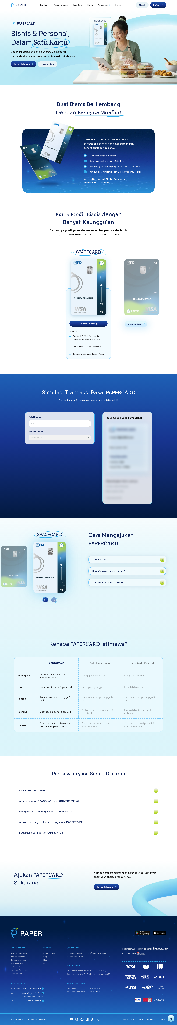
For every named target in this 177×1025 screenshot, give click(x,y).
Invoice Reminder (18, 957)
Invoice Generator (19, 953)
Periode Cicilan (36, 431)
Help (45, 960)
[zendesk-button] (171, 1018)
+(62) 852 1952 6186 (32, 988)
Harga (90, 5)
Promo (118, 5)
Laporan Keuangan (19, 970)
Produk (44, 5)
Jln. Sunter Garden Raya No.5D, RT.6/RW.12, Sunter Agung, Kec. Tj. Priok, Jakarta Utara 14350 (88, 972)
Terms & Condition (146, 1019)
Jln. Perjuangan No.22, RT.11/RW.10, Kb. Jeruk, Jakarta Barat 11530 (87, 955)
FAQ (45, 963)
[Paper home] (18, 5)
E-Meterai (15, 967)
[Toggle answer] (162, 560)
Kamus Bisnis (49, 953)
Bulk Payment (17, 963)
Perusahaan (104, 5)
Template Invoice (18, 960)
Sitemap (162, 1019)
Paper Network (61, 5)
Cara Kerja (77, 5)
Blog (45, 957)
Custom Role (16, 973)
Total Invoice (35, 417)
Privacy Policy (128, 1019)
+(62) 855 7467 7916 (31, 993)
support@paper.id (33, 1001)
